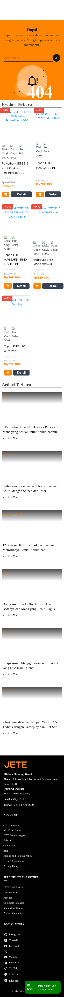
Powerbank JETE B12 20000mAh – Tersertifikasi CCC (15, 168)
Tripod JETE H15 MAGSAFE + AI (43, 262)
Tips (6, 632)
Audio (20, 514)
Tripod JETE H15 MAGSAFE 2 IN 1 (46, 165)
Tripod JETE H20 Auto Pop (14, 348)
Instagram (14, 934)
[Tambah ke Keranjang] (5, 194)
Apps (6, 396)
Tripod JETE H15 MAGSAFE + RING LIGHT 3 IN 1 (15, 259)
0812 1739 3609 (24, 804)
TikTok (13, 968)
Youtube (13, 957)
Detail (21, 194)
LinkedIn (14, 962)
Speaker (8, 514)
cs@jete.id (17, 799)
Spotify (13, 974)
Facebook (14, 946)
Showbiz (9, 455)
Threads (13, 940)
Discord (14, 980)
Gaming (8, 691)
